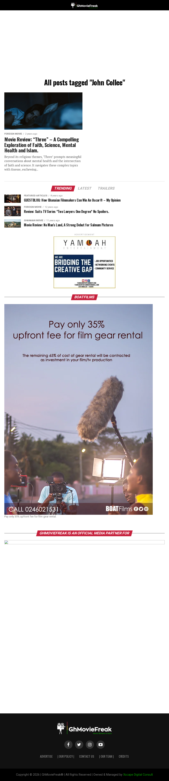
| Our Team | (106, 756)
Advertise (46, 756)
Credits (124, 756)
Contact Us (86, 756)
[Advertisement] (84, 45)
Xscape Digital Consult (138, 774)
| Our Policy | (66, 756)
